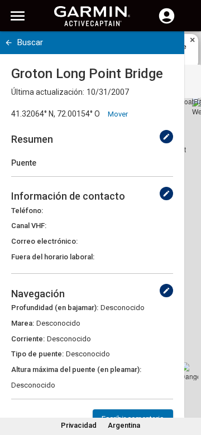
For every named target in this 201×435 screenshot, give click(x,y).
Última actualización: (47, 92)
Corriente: (28, 339)
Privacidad (79, 425)
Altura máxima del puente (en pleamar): (76, 369)
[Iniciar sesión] (166, 22)
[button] (187, 384)
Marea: (22, 323)
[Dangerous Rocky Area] (189, 371)
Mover (118, 114)
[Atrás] (8, 42)
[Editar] (166, 136)
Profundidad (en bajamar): (54, 307)
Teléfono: (27, 210)
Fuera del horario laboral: (52, 257)
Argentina (124, 425)
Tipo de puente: (37, 354)
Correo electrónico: (44, 241)
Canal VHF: (28, 225)
